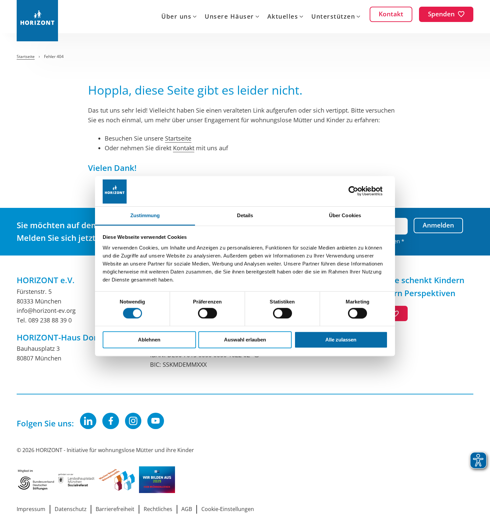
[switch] (207, 313)
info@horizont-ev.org (46, 310)
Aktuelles (282, 17)
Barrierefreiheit (115, 509)
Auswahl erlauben (245, 340)
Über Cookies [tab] (345, 215)
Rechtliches (158, 509)
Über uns (176, 17)
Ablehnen (149, 340)
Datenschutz (71, 509)
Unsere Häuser (229, 17)
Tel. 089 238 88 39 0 (44, 320)
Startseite (178, 138)
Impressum (31, 509)
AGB (186, 509)
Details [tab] (245, 215)
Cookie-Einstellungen (227, 509)
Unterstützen (333, 17)
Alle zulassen (340, 340)
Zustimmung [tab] (145, 215)
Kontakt (183, 148)
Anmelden (438, 225)
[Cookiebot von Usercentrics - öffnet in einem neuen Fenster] (358, 191)
